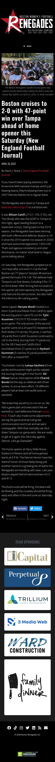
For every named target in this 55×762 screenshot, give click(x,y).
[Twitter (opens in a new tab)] (27, 727)
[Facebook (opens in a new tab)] (9, 727)
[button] (20, 508)
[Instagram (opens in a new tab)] (21, 727)
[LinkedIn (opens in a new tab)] (33, 727)
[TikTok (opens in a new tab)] (15, 727)
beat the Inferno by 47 (15, 207)
